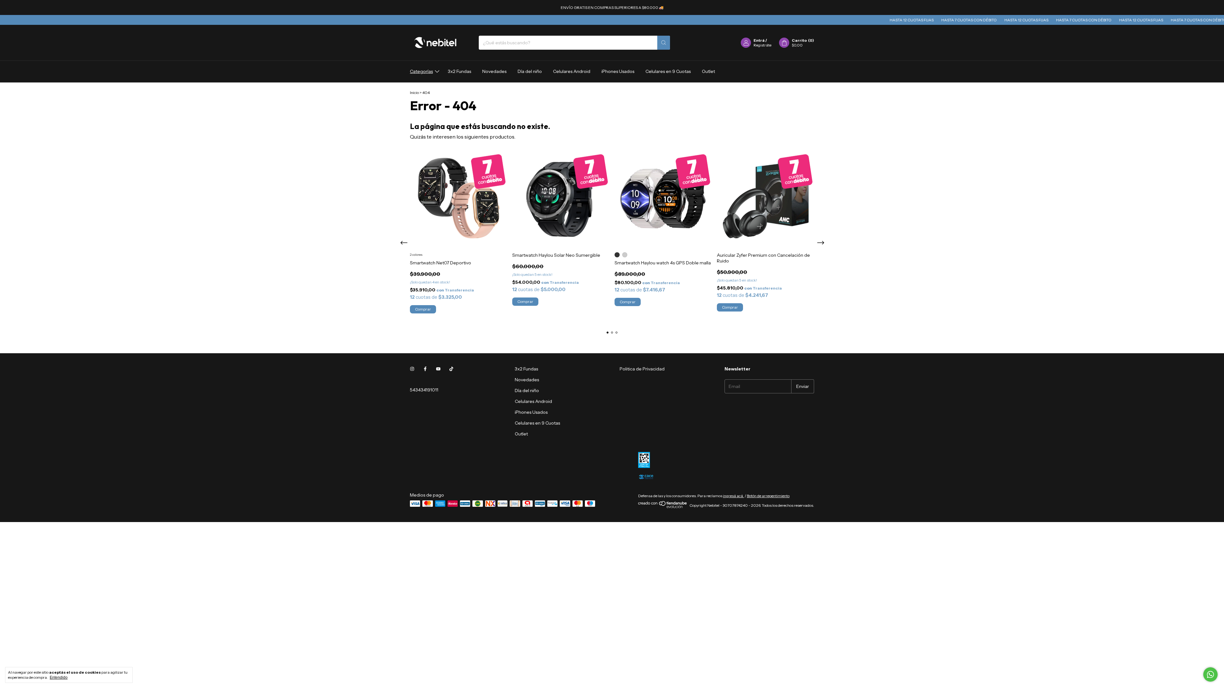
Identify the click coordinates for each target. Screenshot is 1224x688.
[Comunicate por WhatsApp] (1210, 674)
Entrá (759, 40)
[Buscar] (663, 43)
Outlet (708, 71)
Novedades (494, 71)
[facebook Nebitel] (425, 369)
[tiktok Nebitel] (451, 369)
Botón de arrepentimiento (768, 495)
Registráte (762, 45)
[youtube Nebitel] (438, 369)
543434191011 (424, 390)
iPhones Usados (617, 71)
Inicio (414, 92)
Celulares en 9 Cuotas (668, 71)
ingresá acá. (733, 495)
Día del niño (530, 71)
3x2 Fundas (459, 71)
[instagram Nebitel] (412, 369)
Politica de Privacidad (642, 369)
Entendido (59, 677)
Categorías (421, 71)
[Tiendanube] (663, 507)
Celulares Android (571, 71)
